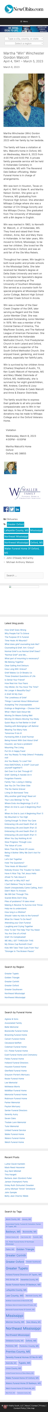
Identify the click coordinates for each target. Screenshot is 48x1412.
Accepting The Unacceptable (18, 705)
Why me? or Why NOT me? (17, 880)
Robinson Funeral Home (16, 1098)
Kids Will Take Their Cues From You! (22, 948)
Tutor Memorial (12, 1126)
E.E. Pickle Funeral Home (16, 1051)
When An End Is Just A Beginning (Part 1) (24, 813)
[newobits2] (24, 31)
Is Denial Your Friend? (15, 680)
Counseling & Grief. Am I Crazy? (19, 648)
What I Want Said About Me (18, 712)
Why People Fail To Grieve (17, 633)
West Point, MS (10, 1393)
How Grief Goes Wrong (15, 630)
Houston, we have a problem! (18, 744)
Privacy (42, 1406)
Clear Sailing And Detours (17, 665)
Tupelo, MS (24, 1363)
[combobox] (24, 38)
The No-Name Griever (15, 789)
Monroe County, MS (15, 1322)
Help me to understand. (16, 908)
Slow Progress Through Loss (18, 842)
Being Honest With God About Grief (21, 740)
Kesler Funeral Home (14, 1078)
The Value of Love (13, 845)
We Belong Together (14, 662)
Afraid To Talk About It (15, 877)
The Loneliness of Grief (15, 697)
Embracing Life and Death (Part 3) (21, 828)
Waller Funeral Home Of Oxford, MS (21, 550)
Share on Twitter (11, 509)
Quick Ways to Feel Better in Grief (20, 722)
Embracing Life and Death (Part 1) (20, 835)
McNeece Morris (12, 1086)
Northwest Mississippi (16, 542)
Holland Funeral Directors (16, 1063)
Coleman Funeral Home (16, 1047)
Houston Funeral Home (15, 1067)
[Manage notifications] (5, 1407)
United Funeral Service (15, 1130)
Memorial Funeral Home (16, 1094)
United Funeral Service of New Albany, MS (20, 1373)
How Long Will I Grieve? (16, 669)
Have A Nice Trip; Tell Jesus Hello (20, 873)
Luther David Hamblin (15, 1164)
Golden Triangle (12, 977)
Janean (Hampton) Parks (16, 1182)
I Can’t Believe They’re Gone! (18, 884)
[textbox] (24, 38)
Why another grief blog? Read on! (20, 796)
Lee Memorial (11, 1082)
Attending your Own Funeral (18, 923)
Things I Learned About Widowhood (21, 701)
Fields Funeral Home (14, 1059)
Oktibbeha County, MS (14, 1341)
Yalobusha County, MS (23, 1393)
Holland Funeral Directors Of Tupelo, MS (23, 1274)
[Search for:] (24, 575)
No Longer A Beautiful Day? (18, 690)
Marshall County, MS (33, 1296)
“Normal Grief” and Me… (16, 655)
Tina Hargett (10, 1174)
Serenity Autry (11, 1114)
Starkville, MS (11, 1363)
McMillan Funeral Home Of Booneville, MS (19, 1300)
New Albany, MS (34, 1322)
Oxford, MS (36, 542)
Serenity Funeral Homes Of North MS (24, 1357)
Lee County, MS (15, 1295)
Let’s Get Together (13, 859)
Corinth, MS (37, 1237)
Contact (34, 1406)
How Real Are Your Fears (16, 683)
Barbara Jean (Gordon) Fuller (18, 1178)
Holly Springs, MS (12, 1279)
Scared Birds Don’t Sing (16, 898)
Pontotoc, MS (11, 1346)
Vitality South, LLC (15, 1406)
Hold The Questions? (14, 863)
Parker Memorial (12, 1102)
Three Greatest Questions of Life (20, 676)
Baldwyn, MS (13, 1231)
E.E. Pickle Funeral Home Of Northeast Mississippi (20, 1243)
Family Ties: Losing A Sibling (18, 782)
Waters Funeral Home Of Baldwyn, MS (23, 1383)
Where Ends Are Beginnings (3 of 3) (21, 803)
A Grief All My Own (13, 694)
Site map (30, 1408)
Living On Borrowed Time (16, 793)
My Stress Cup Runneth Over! (18, 944)
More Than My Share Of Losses (19, 849)
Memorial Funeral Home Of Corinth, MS (20, 1309)
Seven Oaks (10, 1118)
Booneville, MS (29, 1232)
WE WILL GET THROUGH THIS (19, 940)
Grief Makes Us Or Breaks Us (18, 673)
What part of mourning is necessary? (22, 658)
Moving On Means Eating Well (18, 715)
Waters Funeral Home (15, 1138)
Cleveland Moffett (13, 1043)
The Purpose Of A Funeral (17, 637)
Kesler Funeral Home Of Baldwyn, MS (23, 1284)
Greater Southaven (13, 989)
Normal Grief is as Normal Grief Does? (22, 651)
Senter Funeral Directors (16, 1110)
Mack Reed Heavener (15, 1167)
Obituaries (12, 519)
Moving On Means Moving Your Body (22, 719)
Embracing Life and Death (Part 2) (21, 831)
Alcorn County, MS (13, 1219)
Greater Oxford (15, 524)
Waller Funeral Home (14, 1134)
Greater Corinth (12, 981)
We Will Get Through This (16, 894)
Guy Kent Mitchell (13, 1171)
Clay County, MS (26, 1237)
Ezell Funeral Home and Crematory (21, 1055)
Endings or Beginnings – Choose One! (22, 708)
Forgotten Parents (13, 778)
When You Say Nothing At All (18, 838)
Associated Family (13, 1023)
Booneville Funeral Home (16, 1031)
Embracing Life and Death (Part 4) (21, 824)
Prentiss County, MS (18, 1351)
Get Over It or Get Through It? (18, 771)
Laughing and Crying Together (19, 926)
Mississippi (36, 530)
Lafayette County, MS (16, 530)
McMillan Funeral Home (16, 1090)
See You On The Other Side (17, 785)
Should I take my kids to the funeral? (22, 915)
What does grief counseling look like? (22, 644)
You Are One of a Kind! (15, 933)
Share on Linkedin (17, 509)
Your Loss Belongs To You (17, 800)
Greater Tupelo (12, 973)
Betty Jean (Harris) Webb (16, 1196)
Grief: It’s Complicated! (15, 937)
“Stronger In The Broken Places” (19, 951)
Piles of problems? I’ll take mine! (20, 901)
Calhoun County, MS (12, 1237)
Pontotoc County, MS (29, 1346)
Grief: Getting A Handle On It (18, 775)
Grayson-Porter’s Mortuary (17, 1074)
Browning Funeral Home (16, 1035)
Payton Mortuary (12, 1106)
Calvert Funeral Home (15, 1039)
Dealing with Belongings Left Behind (21, 726)
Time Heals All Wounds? (16, 640)
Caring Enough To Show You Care (20, 820)
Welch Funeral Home (14, 1142)
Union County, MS (13, 1368)
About (27, 1406)
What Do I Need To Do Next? (18, 919)
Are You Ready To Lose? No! (18, 761)
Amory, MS (26, 1219)
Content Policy (20, 1408)
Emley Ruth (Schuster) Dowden (19, 1185)
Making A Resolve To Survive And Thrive (24, 905)
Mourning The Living (14, 747)
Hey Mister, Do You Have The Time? (21, 687)
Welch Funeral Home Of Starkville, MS (20, 1388)
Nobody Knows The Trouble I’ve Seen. (22, 870)
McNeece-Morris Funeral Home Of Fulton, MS (21, 1305)
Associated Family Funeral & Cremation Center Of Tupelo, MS (23, 1225)
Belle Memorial (11, 1027)
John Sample (11, 1192)
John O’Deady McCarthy (19, 558)
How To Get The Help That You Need (22, 930)
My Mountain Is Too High (16, 817)
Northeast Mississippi (16, 536)
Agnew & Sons (11, 1019)
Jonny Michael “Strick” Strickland (20, 1189)
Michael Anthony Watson (20, 562)
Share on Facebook (6, 509)
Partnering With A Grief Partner (19, 737)
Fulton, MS (10, 1249)
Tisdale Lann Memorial (15, 1122)
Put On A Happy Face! (15, 751)
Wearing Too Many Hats (16, 730)
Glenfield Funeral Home (16, 1071)
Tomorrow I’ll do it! (13, 733)
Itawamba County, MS (29, 1280)
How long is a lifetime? (15, 912)
